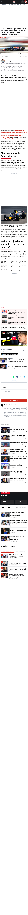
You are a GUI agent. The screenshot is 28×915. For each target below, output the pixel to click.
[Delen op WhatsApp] (13, 377)
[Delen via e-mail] (15, 380)
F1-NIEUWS (3, 4)
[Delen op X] (20, 377)
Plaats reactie (14, 400)
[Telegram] (24, 377)
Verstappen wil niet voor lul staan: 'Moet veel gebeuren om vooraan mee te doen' (16, 312)
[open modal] (26, 2)
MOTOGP (19, 4)
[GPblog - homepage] (14, 2)
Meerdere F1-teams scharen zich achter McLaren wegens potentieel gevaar (17, 322)
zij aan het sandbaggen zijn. (11, 139)
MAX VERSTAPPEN (12, 4)
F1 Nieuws (3, 37)
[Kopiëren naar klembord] (12, 380)
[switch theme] (4, 2)
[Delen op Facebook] (17, 377)
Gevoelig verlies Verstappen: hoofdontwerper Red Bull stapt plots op (16, 317)
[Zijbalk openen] (1, 2)
